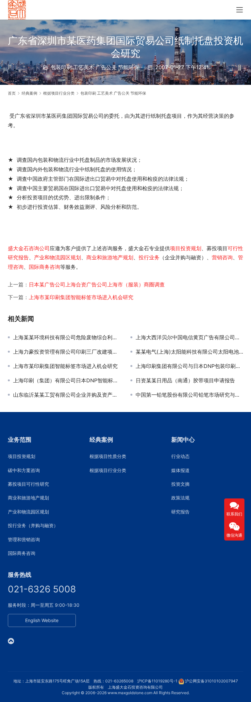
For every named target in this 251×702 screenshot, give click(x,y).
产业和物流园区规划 (57, 257)
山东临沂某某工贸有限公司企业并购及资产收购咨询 (67, 395)
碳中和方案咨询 (24, 470)
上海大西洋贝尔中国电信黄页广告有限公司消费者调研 (189, 337)
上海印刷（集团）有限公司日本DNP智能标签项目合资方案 (67, 380)
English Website (42, 620)
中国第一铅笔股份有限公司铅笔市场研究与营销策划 (189, 395)
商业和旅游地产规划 (109, 257)
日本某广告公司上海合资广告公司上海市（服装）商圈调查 (97, 284)
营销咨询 (222, 257)
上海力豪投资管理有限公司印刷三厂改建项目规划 (67, 352)
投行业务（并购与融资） (33, 525)
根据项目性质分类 (108, 456)
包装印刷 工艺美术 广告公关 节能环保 (95, 67)
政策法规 (180, 497)
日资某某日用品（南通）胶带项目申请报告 (185, 380)
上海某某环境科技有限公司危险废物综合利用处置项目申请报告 (67, 337)
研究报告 (180, 511)
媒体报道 (180, 470)
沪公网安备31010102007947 (211, 681)
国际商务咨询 (44, 267)
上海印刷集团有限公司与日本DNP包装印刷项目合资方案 (189, 366)
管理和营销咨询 (24, 539)
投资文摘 (180, 484)
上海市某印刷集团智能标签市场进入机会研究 (81, 297)
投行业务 (149, 257)
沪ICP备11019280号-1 (157, 681)
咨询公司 (39, 248)
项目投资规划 (185, 248)
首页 (12, 93)
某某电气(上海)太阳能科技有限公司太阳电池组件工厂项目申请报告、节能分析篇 (189, 352)
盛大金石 (18, 248)
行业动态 (180, 456)
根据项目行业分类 (108, 470)
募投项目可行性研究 (28, 484)
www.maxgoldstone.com (130, 692)
